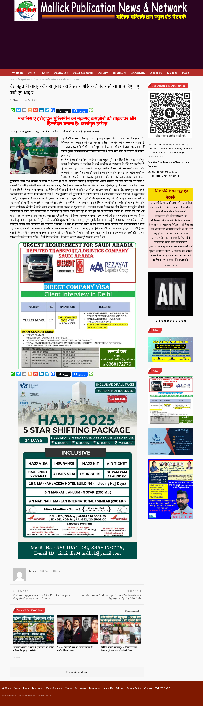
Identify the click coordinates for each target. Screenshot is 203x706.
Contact (148, 688)
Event (45, 72)
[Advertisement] (101, 45)
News (31, 72)
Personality (138, 72)
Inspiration (119, 72)
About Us (156, 72)
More (185, 72)
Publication (61, 72)
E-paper (172, 72)
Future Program (83, 72)
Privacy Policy (134, 688)
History (103, 72)
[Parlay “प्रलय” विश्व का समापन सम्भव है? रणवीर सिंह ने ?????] (77, 629)
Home (19, 72)
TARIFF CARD (162, 688)
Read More (171, 265)
